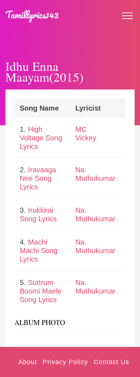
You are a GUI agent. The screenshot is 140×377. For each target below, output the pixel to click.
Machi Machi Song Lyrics (38, 250)
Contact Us (111, 362)
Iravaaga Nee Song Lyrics (38, 178)
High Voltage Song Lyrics (41, 137)
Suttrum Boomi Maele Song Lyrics (40, 291)
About (27, 362)
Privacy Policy (65, 362)
